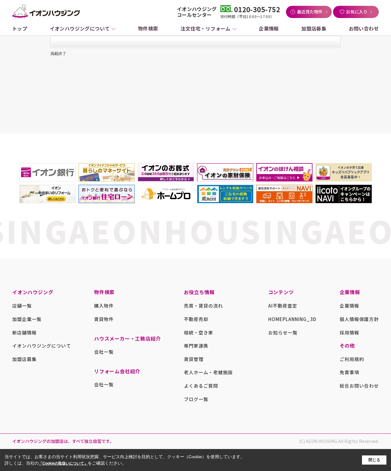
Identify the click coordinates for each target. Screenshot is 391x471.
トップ (19, 28)
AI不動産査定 (282, 305)
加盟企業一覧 (27, 319)
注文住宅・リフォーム (206, 28)
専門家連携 (196, 345)
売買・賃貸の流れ (203, 305)
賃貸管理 (193, 359)
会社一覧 (104, 352)
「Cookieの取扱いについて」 (63, 463)
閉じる (374, 460)
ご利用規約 (352, 359)
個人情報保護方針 (359, 319)
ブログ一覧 (196, 399)
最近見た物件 (310, 12)
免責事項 (349, 372)
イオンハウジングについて (80, 28)
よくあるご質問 (201, 385)
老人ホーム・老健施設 (208, 372)
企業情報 (269, 28)
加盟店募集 (313, 28)
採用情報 (349, 332)
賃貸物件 (104, 319)
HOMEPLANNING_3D (292, 319)
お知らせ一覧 (283, 332)
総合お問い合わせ (359, 385)
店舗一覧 (22, 305)
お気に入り (356, 12)
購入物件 (104, 305)
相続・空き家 (198, 332)
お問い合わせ (364, 28)
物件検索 (148, 28)
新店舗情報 (24, 332)
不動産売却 (196, 319)
